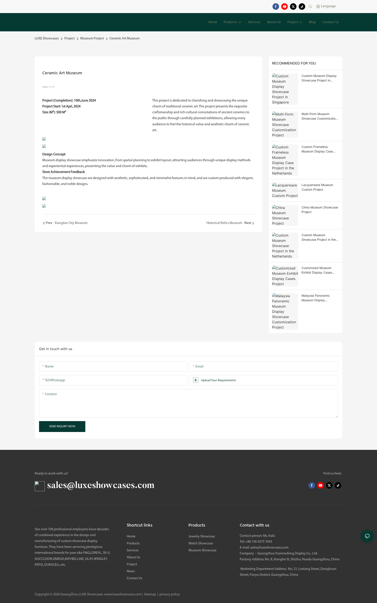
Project (69, 38)
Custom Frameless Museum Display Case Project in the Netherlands (320, 149)
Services (133, 550)
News (131, 571)
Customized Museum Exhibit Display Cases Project (317, 270)
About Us (133, 557)
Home (131, 536)
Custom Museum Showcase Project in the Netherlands (319, 237)
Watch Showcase (200, 543)
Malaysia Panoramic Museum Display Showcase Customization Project (319, 298)
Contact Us (134, 578)
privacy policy (169, 594)
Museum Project (92, 38)
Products (133, 543)
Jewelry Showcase (201, 536)
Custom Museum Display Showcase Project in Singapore (319, 78)
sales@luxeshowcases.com (269, 547)
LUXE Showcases (47, 38)
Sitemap (150, 594)
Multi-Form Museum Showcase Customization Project (319, 116)
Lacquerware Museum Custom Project (317, 187)
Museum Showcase (202, 550)
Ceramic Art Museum (125, 38)
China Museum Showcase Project (320, 209)
